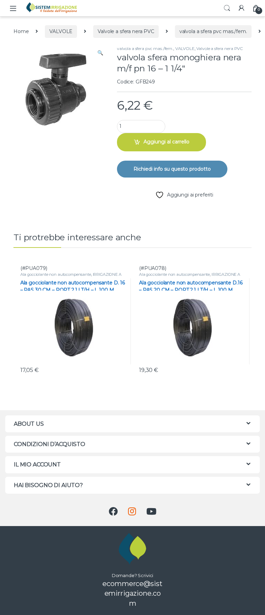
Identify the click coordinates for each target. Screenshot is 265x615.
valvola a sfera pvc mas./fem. (213, 31)
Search (227, 8)
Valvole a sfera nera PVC (126, 31)
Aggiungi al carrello (166, 142)
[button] (100, 53)
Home (21, 31)
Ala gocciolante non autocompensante (55, 274)
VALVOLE (60, 31)
